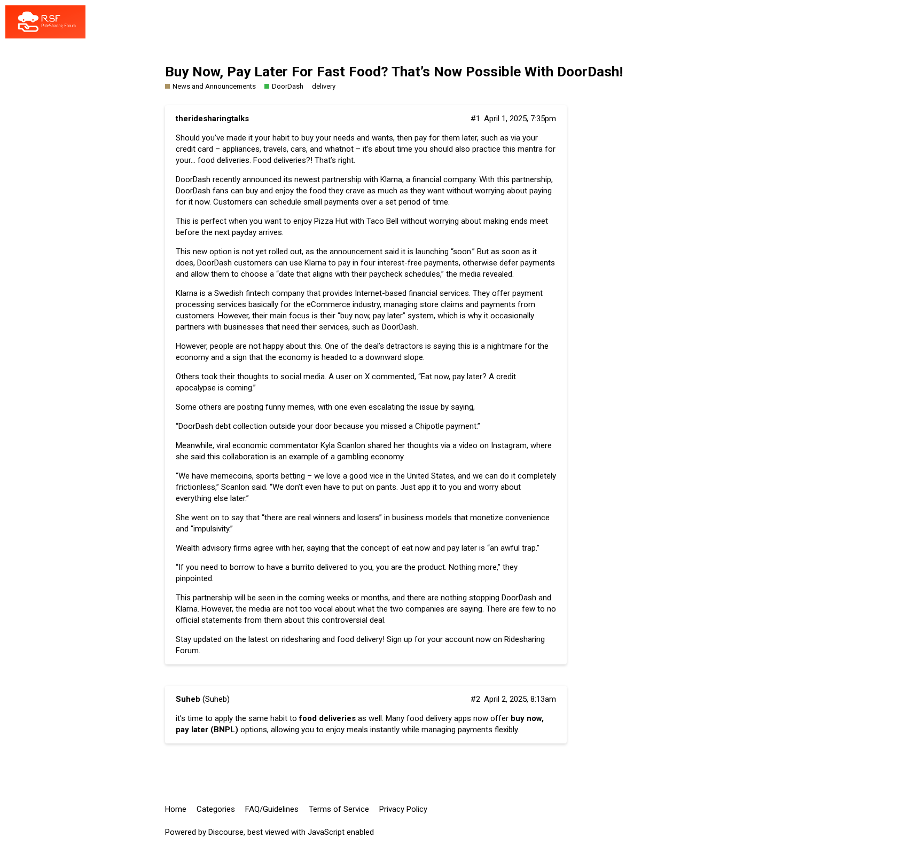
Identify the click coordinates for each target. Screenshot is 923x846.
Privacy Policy (403, 809)
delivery (323, 86)
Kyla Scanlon (342, 445)
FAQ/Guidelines (272, 809)
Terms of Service (339, 809)
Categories (216, 809)
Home (175, 809)
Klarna (187, 293)
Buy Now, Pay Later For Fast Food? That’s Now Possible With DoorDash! (394, 72)
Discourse (226, 832)
